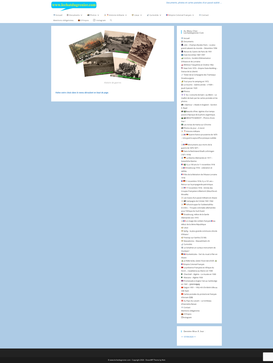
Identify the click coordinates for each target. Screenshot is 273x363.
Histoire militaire (193, 131)
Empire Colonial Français (193, 264)
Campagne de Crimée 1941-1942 (199, 201)
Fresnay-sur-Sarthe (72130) (194, 237)
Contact (186, 307)
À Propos (187, 314)
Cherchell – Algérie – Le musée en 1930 (199, 274)
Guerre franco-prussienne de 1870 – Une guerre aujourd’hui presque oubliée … (199, 138)
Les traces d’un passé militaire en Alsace (200, 197)
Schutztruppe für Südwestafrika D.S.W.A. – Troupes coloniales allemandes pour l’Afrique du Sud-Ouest (198, 207)
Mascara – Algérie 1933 (193, 277)
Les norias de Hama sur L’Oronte (197, 124)
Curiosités (187, 244)
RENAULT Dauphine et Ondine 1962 (198, 65)
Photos (186, 91)
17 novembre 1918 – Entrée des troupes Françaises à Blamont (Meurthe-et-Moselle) (199, 191)
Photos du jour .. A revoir (194, 128)
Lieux (185, 227)
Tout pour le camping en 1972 (196, 81)
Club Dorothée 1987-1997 (194, 55)
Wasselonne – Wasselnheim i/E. (196, 241)
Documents (188, 41)
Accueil (186, 38)
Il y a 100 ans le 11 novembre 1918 (200, 164)
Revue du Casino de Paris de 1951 (197, 51)
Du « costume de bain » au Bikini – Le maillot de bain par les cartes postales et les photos (199, 98)
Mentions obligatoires (190, 310)
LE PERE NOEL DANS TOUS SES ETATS (199, 261)
